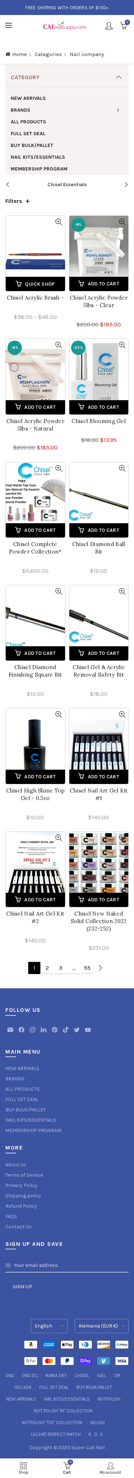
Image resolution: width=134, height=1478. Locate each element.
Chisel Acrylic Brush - (35, 297)
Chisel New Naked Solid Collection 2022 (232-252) (98, 921)
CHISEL (82, 1375)
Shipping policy (23, 1196)
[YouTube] (88, 1033)
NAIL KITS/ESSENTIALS (38, 157)
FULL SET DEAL (28, 134)
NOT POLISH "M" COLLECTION (63, 1410)
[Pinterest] (55, 1033)
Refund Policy (21, 1206)
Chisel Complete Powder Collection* (35, 548)
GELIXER (22, 1387)
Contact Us (18, 1227)
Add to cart (103, 284)
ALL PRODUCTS (28, 122)
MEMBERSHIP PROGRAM (39, 169)
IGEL (101, 1375)
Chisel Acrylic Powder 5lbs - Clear (99, 301)
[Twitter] (77, 1033)
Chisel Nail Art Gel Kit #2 (35, 917)
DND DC (30, 1375)
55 (87, 967)
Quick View (59, 222)
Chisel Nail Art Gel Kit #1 (99, 794)
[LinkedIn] (44, 1033)
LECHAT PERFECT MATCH (56, 1434)
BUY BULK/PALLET (32, 145)
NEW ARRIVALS (28, 98)
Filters (13, 201)
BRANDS (20, 110)
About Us (15, 1165)
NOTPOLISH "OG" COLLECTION (52, 1422)
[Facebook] (22, 1033)
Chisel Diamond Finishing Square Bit (35, 671)
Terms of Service (24, 1175)
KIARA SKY (56, 1375)
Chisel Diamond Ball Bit (98, 548)
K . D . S (96, 1434)
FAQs (11, 1216)
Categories (48, 54)
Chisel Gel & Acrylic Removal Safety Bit (99, 671)
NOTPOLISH (109, 1399)
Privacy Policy (21, 1185)
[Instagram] (33, 1033)
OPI (117, 1375)
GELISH (97, 1422)
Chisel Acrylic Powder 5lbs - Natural (35, 425)
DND (10, 1375)
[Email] (10, 1033)
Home (19, 54)
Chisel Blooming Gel (98, 421)
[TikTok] (66, 1033)
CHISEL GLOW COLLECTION (69, 185)
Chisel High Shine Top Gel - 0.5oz (35, 794)
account (109, 25)
